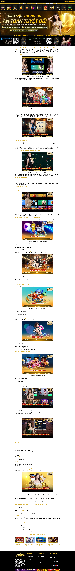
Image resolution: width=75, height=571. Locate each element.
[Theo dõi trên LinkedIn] (54, 565)
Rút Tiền (19, 462)
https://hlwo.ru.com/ (26, 444)
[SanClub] (5, 1)
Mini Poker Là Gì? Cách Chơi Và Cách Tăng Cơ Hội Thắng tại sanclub (55, 545)
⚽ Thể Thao (28, 3)
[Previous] (2, 23)
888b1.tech (28, 565)
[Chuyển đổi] (16, 525)
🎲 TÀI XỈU (32, 3)
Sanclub (19, 3)
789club (34, 565)
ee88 (36, 564)
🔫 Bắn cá (36, 3)
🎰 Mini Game (47, 3)
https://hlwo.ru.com (24, 510)
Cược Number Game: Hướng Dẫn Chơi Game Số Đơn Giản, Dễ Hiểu (44, 545)
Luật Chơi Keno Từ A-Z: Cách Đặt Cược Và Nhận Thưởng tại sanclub (33, 545)
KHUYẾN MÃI (52, 3)
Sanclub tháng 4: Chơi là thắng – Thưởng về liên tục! (22, 545)
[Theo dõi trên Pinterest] (53, 565)
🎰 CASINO (23, 3)
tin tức (55, 3)
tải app (32, 444)
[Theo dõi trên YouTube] (56, 565)
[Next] (72, 23)
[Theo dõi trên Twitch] (57, 565)
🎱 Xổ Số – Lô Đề (41, 3)
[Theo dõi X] (51, 565)
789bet (31, 565)
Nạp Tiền (19, 456)
